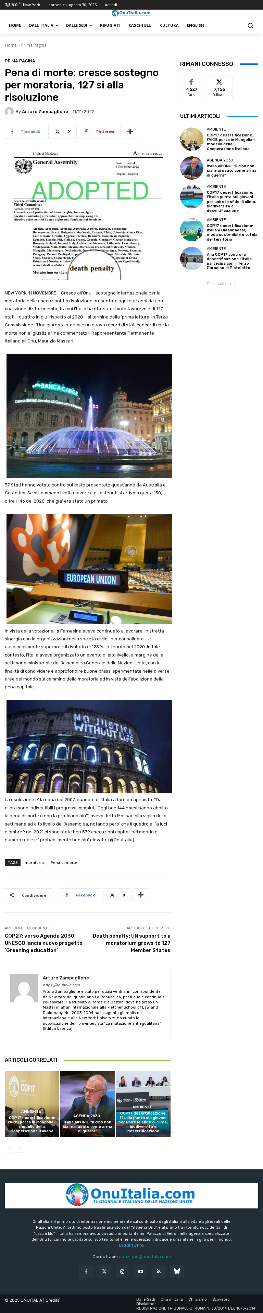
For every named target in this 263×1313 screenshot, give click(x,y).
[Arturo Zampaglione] (10, 111)
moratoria (34, 862)
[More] (130, 131)
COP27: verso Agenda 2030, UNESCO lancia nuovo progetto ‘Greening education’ (44, 943)
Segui (219, 80)
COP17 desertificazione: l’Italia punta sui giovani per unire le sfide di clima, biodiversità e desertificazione (143, 1122)
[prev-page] (9, 1148)
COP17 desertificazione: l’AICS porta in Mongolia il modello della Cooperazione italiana (32, 1125)
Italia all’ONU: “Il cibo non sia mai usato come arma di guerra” (87, 1126)
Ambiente (31, 1111)
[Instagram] (122, 1271)
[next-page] (20, 1148)
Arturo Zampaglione (45, 111)
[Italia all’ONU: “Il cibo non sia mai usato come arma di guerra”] (87, 1104)
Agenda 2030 (86, 1116)
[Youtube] (140, 1271)
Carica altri (216, 284)
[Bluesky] (177, 1271)
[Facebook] (85, 1271)
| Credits (51, 1300)
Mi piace (191, 80)
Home (11, 45)
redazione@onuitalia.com (144, 1256)
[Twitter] (104, 1271)
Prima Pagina (34, 45)
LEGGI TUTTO (131, 1245)
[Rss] (158, 1271)
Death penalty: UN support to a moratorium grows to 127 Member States (132, 943)
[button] (250, 25)
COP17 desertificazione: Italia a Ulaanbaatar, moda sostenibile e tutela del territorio (232, 233)
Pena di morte (64, 862)
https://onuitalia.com (61, 985)
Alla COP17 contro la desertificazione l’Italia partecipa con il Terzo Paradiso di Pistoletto (229, 261)
